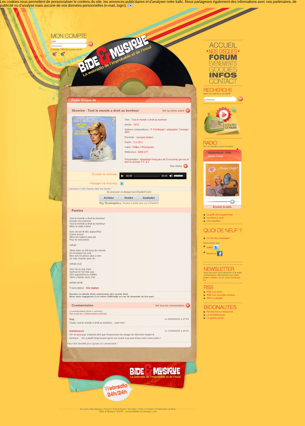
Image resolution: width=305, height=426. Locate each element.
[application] (152, 175)
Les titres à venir (215, 217)
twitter (210, 247)
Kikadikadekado (216, 152)
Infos (141, 409)
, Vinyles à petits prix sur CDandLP (129, 203)
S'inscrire (55, 49)
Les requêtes (213, 221)
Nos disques (96, 409)
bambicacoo (76, 331)
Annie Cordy (215, 156)
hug (71, 319)
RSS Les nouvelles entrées (221, 295)
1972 (136, 124)
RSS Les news (214, 292)
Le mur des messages (218, 238)
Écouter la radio (222, 207)
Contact (150, 409)
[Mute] (171, 176)
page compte (210, 277)
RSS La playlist (214, 298)
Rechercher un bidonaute (220, 311)
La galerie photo (215, 318)
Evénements (119, 409)
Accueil (84, 409)
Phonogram (147, 147)
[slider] (180, 175)
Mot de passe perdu (72, 49)
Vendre (128, 198)
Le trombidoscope (216, 315)
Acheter (109, 198)
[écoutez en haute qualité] (62, 56)
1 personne (73, 189)
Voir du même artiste (173, 110)
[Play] (122, 176)
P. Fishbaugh (157, 129)
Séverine (78, 110)
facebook (212, 253)
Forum (107, 409)
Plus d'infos (176, 166)
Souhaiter (149, 198)
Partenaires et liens (165, 409)
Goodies (132, 409)
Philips (135, 147)
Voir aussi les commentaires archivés (88, 313)
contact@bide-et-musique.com (141, 411)
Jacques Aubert (144, 137)
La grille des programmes (220, 214)
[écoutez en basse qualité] (54, 56)
